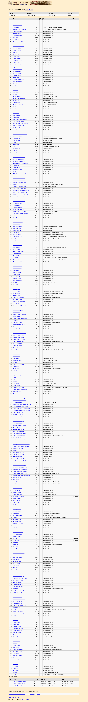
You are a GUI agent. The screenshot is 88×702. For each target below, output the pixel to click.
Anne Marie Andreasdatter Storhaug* (20, 439)
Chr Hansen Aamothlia (18, 276)
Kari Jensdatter (16, 165)
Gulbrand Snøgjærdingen (18, 251)
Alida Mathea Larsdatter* (18, 615)
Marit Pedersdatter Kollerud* (19, 159)
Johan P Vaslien (16, 500)
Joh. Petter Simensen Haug (19, 39)
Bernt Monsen (16, 366)
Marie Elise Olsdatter (17, 245)
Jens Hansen (15, 542)
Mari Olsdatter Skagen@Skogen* (20, 467)
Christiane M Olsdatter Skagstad (20, 398)
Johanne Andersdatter (17, 557)
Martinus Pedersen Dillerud (18, 41)
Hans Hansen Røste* (17, 127)
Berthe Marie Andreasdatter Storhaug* (21, 446)
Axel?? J (15, 381)
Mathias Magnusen (17, 272)
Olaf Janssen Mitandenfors (18, 46)
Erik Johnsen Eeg (16, 138)
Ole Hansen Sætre (17, 561)
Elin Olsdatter (16, 56)
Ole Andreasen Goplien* (18, 427)
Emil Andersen (16, 653)
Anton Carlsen (16, 383)
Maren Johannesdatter (17, 261)
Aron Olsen (15, 664)
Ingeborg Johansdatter (17, 651)
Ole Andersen (16, 657)
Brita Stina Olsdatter (17, 50)
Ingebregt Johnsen (17, 509)
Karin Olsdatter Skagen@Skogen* (20, 471)
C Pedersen (15, 257)
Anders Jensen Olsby (17, 69)
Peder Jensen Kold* (17, 486)
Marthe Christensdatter (18, 343)
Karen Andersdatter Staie (18, 341)
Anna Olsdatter (16, 92)
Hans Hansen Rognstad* (18, 310)
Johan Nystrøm (16, 571)
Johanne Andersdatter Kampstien (20, 119)
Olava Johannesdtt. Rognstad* (19, 305)
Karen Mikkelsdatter (17, 129)
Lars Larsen (15, 620)
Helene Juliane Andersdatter (19, 301)
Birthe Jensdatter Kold (17, 488)
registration (32, 694)
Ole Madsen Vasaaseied (18, 104)
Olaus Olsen (15, 567)
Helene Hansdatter (17, 278)
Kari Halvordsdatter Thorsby (19, 20)
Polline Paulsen (16, 370)
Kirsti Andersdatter (17, 48)
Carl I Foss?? (16, 517)
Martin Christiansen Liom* (18, 175)
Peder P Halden (16, 502)
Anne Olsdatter (16, 117)
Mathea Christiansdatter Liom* (19, 173)
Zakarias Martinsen (17, 462)
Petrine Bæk (15, 320)
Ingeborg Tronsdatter (17, 299)
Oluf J (14, 379)
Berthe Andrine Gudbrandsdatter (20, 389)
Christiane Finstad (17, 492)
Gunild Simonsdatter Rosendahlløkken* (21, 163)
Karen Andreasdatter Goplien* (19, 433)
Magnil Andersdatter (17, 67)
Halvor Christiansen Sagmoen (19, 211)
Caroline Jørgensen (17, 372)
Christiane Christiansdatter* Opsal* (20, 194)
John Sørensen (16, 647)
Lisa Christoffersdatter (17, 136)
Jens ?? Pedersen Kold (18, 483)
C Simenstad (15, 666)
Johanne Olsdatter (17, 111)
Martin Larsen (16, 479)
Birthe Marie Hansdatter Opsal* (19, 188)
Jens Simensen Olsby (17, 64)
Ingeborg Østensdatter (17, 515)
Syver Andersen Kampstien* (19, 121)
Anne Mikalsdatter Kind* (18, 603)
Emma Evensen (16, 385)
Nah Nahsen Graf (16, 356)
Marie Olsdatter (16, 54)
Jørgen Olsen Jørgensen (18, 374)
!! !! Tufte (14, 674)
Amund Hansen (16, 312)
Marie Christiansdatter (17, 280)
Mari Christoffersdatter (17, 81)
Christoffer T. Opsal (17, 75)
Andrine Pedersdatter (17, 31)
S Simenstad (15, 668)
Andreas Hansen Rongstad (18, 297)
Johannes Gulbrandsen (18, 532)
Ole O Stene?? (16, 255)
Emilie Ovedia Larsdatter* (18, 613)
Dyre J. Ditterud (16, 27)
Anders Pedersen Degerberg (19, 553)
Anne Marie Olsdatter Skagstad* (19, 400)
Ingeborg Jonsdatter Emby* (18, 452)
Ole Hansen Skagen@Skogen (19, 465)
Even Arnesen (16, 238)
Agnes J (14, 377)
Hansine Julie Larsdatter (18, 611)
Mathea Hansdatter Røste (18, 125)
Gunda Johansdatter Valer (18, 199)
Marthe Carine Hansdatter (18, 209)
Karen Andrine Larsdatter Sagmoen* (20, 213)
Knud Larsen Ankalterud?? (18, 387)
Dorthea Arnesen (16, 544)
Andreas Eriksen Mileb (18, 649)
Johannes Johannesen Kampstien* (20, 123)
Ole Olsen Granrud (17, 85)
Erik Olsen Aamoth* (17, 525)
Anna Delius (29, 10)
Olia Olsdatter (16, 77)
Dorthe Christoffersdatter (18, 328)
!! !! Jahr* (15, 609)
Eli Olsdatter (15, 90)
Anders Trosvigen (16, 102)
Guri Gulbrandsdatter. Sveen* (19, 414)
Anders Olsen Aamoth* (18, 527)
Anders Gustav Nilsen (17, 25)
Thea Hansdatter (16, 205)
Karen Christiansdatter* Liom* (19, 180)
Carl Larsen (15, 574)
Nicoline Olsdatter (16, 316)
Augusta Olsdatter (16, 58)
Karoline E (15, 142)
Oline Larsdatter (16, 295)
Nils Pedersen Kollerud (18, 155)
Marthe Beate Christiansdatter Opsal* (21, 190)
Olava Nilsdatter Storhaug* (18, 437)
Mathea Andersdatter (17, 655)
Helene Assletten (16, 184)
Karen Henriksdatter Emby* (18, 454)
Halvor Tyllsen (16, 83)
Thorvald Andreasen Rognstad (19, 303)
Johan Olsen (15, 52)
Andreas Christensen (17, 345)
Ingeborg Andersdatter (17, 659)
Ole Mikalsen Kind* (17, 594)
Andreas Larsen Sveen (18, 412)
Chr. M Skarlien (16, 540)
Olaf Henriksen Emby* (17, 456)
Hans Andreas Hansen (18, 222)
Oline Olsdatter (16, 270)
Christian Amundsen (17, 268)
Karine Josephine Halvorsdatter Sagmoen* (22, 215)
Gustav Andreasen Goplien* (19, 429)
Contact (18, 697)
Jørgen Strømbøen (17, 349)
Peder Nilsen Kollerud (17, 150)
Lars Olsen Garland (17, 477)
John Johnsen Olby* (17, 230)
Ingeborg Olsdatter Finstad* (18, 324)
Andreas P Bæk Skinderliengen (19, 314)
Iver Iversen (15, 362)
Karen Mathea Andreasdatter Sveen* (20, 418)
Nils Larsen (15, 672)
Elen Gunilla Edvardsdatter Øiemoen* (21, 406)
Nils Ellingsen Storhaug (18, 448)
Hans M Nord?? (16, 607)
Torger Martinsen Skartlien (19, 683)
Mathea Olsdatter (16, 115)
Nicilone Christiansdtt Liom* (19, 178)
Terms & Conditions (26, 699)
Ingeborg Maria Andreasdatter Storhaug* (21, 444)
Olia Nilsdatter (16, 106)
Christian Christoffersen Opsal (19, 186)
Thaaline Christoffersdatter (18, 79)
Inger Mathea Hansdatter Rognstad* (20, 307)
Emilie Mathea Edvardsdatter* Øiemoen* (21, 410)
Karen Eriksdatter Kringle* (18, 586)
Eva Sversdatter (16, 638)
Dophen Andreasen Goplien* (19, 431)
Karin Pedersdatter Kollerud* (19, 157)
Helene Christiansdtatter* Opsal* (20, 192)
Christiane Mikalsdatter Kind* (19, 599)
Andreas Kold (16, 624)
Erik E (14, 146)
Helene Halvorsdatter (17, 530)
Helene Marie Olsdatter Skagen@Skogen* (22, 475)
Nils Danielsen (16, 636)
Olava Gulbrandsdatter (17, 534)
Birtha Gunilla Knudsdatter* (18, 395)
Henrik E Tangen (16, 247)
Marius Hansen (16, 263)
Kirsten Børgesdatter (17, 152)
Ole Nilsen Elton (16, 240)
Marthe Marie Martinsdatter (18, 496)
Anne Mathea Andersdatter (18, 337)
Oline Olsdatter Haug (17, 33)
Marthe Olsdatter (16, 563)
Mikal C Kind (15, 588)
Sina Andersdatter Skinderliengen (20, 318)
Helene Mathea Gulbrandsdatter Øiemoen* (22, 404)
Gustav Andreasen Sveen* (18, 416)
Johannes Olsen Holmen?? (18, 458)
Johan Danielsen (16, 641)
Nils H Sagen (16, 559)
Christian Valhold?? (17, 536)
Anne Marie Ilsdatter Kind (18, 590)
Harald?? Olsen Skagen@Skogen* (20, 469)
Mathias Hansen (16, 224)
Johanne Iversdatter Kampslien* (19, 335)
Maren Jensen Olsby (17, 71)
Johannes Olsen (16, 506)
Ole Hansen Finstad (17, 330)
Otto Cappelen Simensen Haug (19, 29)
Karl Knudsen (16, 232)
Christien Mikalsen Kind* (18, 592)
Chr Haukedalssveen (17, 266)
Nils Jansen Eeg (16, 148)
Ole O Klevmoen (16, 291)
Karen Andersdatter (17, 87)
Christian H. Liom (16, 167)
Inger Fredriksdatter (17, 100)
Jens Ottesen (15, 37)
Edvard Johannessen (17, 548)
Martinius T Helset (17, 73)
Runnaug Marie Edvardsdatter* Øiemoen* (21, 408)
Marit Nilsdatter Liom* (17, 169)
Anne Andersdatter (17, 555)
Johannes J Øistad (17, 286)
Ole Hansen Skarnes (17, 259)
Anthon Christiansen (17, 630)
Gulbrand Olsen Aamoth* (18, 523)
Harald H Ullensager (17, 284)
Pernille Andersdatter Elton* (19, 242)
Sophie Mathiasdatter (17, 626)
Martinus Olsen (16, 113)
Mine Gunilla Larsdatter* (18, 617)
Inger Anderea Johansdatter (19, 131)
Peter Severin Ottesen (17, 35)
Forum (38, 694)
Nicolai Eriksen (16, 546)
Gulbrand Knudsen (17, 391)
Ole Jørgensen (16, 368)
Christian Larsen (16, 622)
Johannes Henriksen (17, 226)
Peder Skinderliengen (17, 236)
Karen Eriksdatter (16, 140)
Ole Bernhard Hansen (17, 203)
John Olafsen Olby (17, 228)
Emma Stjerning (16, 645)
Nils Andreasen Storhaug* (18, 442)
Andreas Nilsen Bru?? (17, 494)
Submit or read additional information (17, 694)
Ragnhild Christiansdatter (18, 364)
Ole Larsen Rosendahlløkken (19, 161)
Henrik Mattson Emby (17, 450)
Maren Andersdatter (17, 511)
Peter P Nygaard (16, 274)
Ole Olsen (15, 94)
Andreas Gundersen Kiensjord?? (20, 134)
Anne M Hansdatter (17, 253)
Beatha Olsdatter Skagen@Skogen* (20, 473)
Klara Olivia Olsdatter (17, 60)
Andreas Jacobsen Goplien (18, 421)
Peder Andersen (16, 354)
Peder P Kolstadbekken (18, 43)
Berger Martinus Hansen (18, 207)
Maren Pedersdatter (17, 347)
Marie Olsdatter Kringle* (18, 580)
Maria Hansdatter (16, 634)
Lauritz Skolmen (16, 219)
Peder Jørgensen (16, 289)
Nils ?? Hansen (16, 504)
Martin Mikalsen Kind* (17, 601)
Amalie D (15, 643)
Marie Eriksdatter (16, 550)
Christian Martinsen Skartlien (20, 681)
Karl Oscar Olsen (16, 62)
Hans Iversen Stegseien (18, 360)
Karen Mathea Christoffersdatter (19, 605)
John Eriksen (16, 144)
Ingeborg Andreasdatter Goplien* (20, 425)
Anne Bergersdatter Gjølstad (19, 201)
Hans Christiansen (17, 171)
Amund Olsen (16, 481)
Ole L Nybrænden (16, 490)
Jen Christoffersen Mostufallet (19, 98)
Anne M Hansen (16, 513)
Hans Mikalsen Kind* (17, 597)
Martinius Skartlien (17, 234)
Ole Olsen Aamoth (17, 519)
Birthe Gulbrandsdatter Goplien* (19, 423)
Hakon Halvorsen (16, 217)
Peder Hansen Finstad (17, 322)
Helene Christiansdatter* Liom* (19, 182)
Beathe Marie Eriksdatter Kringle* (20, 578)
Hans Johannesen (17, 351)
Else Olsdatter (16, 565)
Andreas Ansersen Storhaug (19, 435)
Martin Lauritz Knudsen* (18, 393)
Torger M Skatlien (16, 538)
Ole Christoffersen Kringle (18, 576)
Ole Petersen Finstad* (17, 326)
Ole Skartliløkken (16, 249)
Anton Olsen (15, 569)
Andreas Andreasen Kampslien (19, 333)
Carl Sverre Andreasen (18, 628)
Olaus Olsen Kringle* (17, 582)
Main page (10, 697)
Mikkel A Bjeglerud (17, 498)
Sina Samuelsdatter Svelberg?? (19, 460)
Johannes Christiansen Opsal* (19, 196)
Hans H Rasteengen (17, 282)
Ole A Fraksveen (16, 293)
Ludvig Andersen (16, 670)
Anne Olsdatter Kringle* (18, 584)
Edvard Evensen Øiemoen (18, 402)
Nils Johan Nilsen (16, 23)
